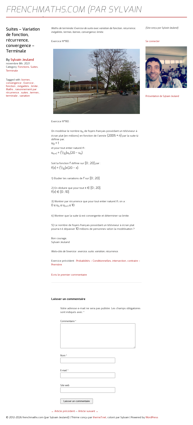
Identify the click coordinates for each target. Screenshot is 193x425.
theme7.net (99, 417)
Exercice (29, 83)
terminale (12, 95)
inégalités (23, 86)
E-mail (64, 370)
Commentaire (68, 321)
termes (34, 92)
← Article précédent (63, 411)
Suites (34, 66)
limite (34, 86)
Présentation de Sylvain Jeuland (162, 96)
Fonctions (23, 66)
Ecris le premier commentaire (69, 274)
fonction (10, 86)
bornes (25, 79)
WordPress (152, 417)
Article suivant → (88, 411)
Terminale (12, 70)
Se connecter (153, 41)
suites (24, 92)
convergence (13, 83)
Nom (63, 355)
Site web (64, 385)
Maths (9, 89)
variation (25, 95)
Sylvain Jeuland (22, 60)
